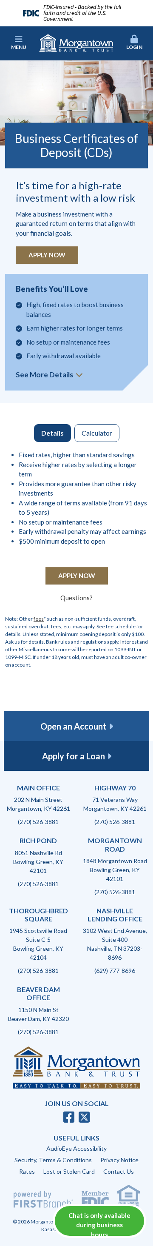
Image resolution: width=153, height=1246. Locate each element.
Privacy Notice (119, 1159)
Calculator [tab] (97, 433)
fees (39, 619)
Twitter (84, 1117)
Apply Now (46, 255)
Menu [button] (18, 47)
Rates (27, 1171)
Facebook (68, 1117)
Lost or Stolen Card (69, 1171)
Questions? (76, 598)
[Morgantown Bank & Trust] (76, 42)
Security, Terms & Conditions (53, 1159)
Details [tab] (52, 433)
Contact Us (118, 1171)
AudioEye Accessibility (76, 1148)
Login (134, 47)
